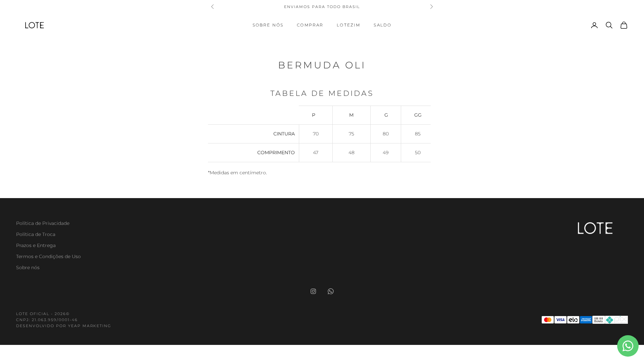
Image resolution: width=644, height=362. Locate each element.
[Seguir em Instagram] (313, 291)
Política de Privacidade (42, 223)
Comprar (310, 24)
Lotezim (348, 24)
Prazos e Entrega (36, 245)
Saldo (382, 24)
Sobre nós (268, 24)
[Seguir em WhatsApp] (330, 291)
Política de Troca (35, 234)
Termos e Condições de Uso (48, 256)
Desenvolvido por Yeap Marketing (63, 325)
